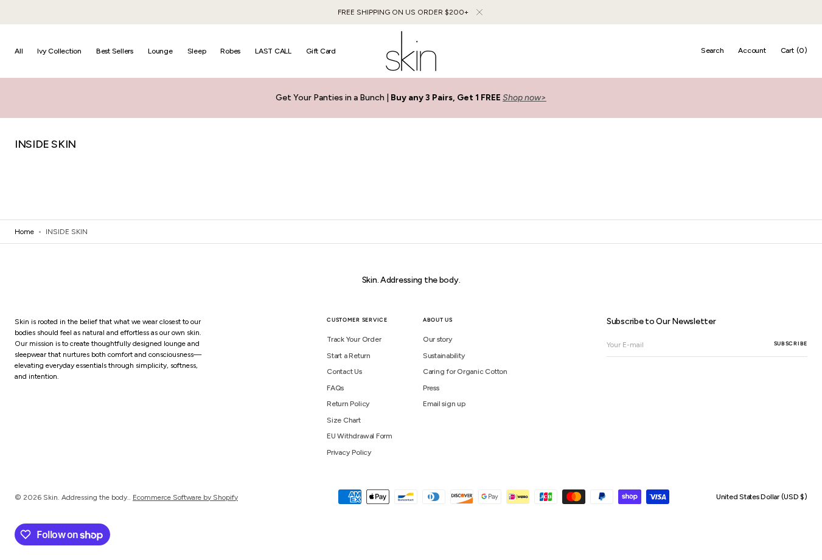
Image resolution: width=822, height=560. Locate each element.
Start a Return (349, 355)
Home (24, 231)
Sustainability (444, 355)
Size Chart (344, 420)
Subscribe (790, 343)
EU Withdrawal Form (359, 436)
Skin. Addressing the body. (86, 497)
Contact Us (344, 371)
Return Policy (348, 403)
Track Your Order (354, 339)
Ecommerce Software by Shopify (185, 497)
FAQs (335, 388)
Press (431, 388)
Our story (438, 339)
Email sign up (444, 403)
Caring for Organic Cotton (465, 371)
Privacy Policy (349, 452)
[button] (712, 51)
